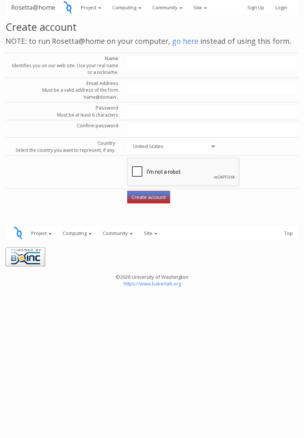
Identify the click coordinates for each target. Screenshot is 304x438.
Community (165, 7)
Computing (125, 7)
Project (89, 7)
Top (288, 233)
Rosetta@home (33, 7)
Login (281, 7)
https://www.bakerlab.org (152, 283)
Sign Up (255, 7)
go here (185, 41)
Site (198, 7)
